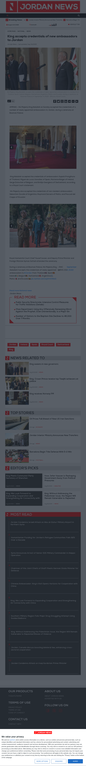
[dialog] (43, 747)
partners (12, 740)
